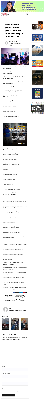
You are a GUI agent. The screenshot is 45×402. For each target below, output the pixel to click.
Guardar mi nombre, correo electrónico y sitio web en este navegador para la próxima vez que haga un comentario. (14, 390)
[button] (27, 14)
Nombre (4, 366)
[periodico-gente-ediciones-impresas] (37, 108)
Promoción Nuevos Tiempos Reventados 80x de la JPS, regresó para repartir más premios (20, 298)
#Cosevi (11, 45)
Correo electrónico (6, 373)
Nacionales (8, 21)
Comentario (5, 342)
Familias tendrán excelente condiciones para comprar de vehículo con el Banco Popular (10, 298)
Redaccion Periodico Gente (16, 40)
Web (3, 381)
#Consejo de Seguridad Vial (15, 43)
